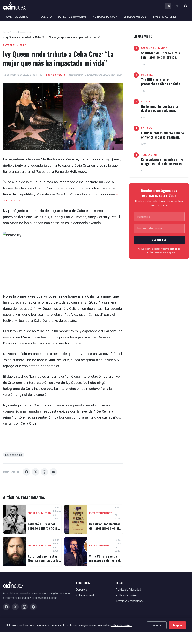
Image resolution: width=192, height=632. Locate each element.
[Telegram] (33, 606)
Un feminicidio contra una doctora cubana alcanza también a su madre (159, 110)
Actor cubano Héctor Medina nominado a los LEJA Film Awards (44, 560)
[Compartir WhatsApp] (44, 472)
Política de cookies (127, 595)
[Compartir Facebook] (26, 472)
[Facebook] (6, 606)
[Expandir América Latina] (34, 16)
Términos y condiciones (130, 601)
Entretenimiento (21, 32)
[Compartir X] (35, 472)
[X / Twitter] (15, 606)
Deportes (81, 589)
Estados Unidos (134, 16)
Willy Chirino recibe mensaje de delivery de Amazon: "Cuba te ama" (105, 560)
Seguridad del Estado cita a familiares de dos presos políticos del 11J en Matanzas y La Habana (161, 59)
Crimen (146, 101)
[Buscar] (185, 6)
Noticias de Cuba (105, 16)
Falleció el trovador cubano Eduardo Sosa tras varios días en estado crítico (43, 530)
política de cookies (121, 625)
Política (147, 75)
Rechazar (157, 625)
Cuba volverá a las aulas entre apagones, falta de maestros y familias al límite (162, 163)
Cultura (46, 16)
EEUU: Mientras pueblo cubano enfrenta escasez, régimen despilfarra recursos (162, 136)
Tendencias (149, 155)
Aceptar (177, 625)
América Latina (17, 16)
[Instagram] (24, 606)
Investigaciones (164, 16)
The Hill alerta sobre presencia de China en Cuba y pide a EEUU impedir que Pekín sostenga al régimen (162, 85)
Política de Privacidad (128, 589)
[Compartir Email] (53, 472)
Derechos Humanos (72, 16)
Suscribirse (159, 239)
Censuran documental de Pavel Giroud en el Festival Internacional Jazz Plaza (104, 530)
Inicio (6, 32)
